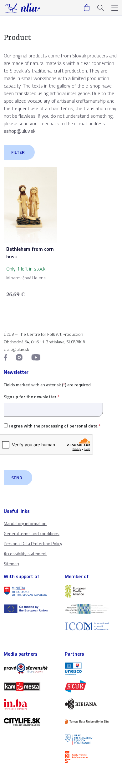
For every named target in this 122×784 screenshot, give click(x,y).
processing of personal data (69, 425)
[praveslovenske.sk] (30, 669)
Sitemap (11, 563)
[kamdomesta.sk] (30, 686)
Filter (18, 152)
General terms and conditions (31, 533)
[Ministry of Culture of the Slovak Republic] (30, 591)
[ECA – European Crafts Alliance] (91, 591)
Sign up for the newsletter (31, 396)
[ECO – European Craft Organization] (91, 609)
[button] (114, 8)
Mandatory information (25, 523)
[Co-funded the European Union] (30, 609)
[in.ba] (30, 704)
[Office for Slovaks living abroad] (91, 739)
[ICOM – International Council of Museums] (91, 626)
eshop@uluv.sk (19, 131)
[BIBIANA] (91, 704)
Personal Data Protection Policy (33, 543)
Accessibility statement (25, 553)
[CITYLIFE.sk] (30, 722)
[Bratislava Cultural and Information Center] (91, 757)
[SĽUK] (91, 686)
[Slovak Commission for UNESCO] (91, 669)
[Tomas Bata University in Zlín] (91, 722)
